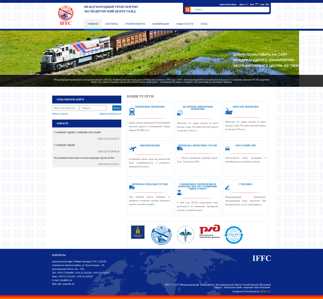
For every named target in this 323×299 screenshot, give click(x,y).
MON (241, 5)
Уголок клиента (135, 24)
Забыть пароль (60, 114)
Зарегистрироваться (110, 114)
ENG (262, 5)
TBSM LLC (265, 291)
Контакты (112, 24)
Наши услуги (185, 24)
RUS (252, 5)
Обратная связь (228, 5)
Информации (161, 24)
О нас (204, 24)
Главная (93, 24)
